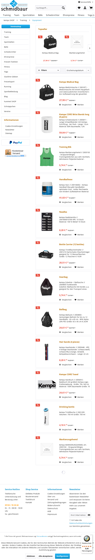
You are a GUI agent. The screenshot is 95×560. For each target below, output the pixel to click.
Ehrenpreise (9, 57)
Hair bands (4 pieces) (69, 342)
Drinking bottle (66, 407)
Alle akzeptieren (46, 556)
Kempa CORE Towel (68, 374)
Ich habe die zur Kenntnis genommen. (80, 523)
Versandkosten (42, 536)
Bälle (6, 47)
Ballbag (63, 309)
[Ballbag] (47, 319)
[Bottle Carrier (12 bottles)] (47, 254)
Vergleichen (66, 104)
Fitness (7, 67)
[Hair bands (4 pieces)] (47, 352)
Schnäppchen (9, 106)
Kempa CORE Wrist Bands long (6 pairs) (74, 115)
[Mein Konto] (85, 7)
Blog (6, 96)
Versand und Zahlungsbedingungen (57, 501)
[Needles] (47, 222)
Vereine (7, 111)
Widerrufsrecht (54, 505)
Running (7, 86)
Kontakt (29, 502)
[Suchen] (63, 7)
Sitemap (8, 133)
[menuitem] (50, 7)
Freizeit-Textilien (11, 62)
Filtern (44, 70)
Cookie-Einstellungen (14, 126)
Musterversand (32, 496)
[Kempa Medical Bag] (50, 41)
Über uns (51, 496)
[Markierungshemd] (77, 41)
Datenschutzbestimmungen (80, 523)
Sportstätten (9, 42)
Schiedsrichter (10, 52)
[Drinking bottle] (47, 416)
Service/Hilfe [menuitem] (85, 2)
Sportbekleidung (11, 91)
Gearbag (63, 277)
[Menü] (91, 535)
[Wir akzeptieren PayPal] (16, 142)
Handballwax (65, 179)
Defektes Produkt (33, 493)
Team (6, 37)
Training (7, 32)
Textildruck (30, 499)
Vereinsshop (16, 26)
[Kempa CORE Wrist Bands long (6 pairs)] (47, 124)
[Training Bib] (47, 157)
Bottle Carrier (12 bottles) (71, 244)
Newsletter (9, 130)
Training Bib (65, 147)
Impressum (52, 514)
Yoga (6, 72)
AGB (49, 511)
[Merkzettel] (78, 7)
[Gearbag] (47, 287)
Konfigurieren (62, 556)
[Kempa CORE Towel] (47, 384)
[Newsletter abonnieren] (89, 515)
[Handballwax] (47, 189)
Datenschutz (53, 508)
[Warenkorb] (91, 7)
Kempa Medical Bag (50, 53)
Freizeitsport (9, 81)
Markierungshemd (77, 53)
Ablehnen (31, 556)
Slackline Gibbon (11, 76)
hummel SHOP (10, 101)
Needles (63, 212)
